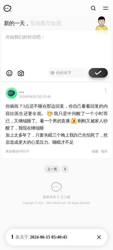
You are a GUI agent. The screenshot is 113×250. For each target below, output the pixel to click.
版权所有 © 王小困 (56, 197)
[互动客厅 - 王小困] (102, 23)
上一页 (52, 169)
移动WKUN (20, 151)
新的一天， (32, 23)
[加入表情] (9, 73)
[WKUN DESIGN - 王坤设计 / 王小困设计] (7, 8)
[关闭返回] (99, 237)
